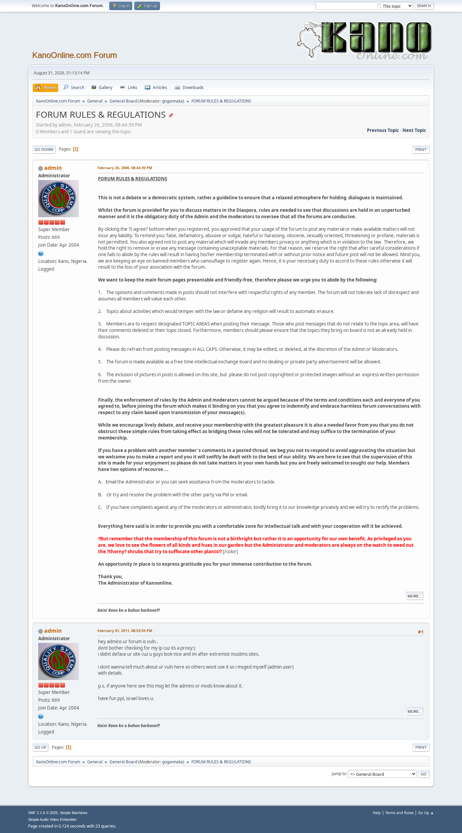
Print (420, 149)
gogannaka (172, 101)
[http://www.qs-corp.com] (41, 253)
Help (377, 812)
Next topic (414, 130)
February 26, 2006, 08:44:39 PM (124, 167)
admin (53, 168)
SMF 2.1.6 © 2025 (43, 813)
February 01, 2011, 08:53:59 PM (124, 630)
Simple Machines (74, 813)
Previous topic (383, 130)
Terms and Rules (399, 812)
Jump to (339, 773)
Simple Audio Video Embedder (52, 819)
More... (414, 596)
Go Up (40, 747)
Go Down (43, 149)
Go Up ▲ (426, 812)
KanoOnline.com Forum (74, 55)
